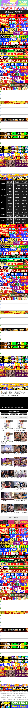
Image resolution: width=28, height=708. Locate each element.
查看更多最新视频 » (14, 518)
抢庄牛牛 (17, 200)
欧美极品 (17, 185)
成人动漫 (24, 185)
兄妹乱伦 (17, 219)
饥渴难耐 (17, 194)
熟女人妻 (17, 213)
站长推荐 (3, 196)
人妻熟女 (9, 191)
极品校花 (9, 222)
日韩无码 (24, 222)
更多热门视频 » (23, 417)
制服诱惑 (24, 216)
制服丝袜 (17, 191)
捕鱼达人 (9, 200)
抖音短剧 (9, 206)
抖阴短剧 (17, 222)
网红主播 (17, 182)
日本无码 (24, 182)
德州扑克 (24, 200)
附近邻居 (9, 194)
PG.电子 (23, 414)
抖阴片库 (3, 214)
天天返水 (24, 203)
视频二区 (3, 189)
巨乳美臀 (24, 188)
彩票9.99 (9, 203)
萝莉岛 (24, 209)
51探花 (24, 206)
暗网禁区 (9, 216)
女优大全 (17, 209)
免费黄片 (24, 213)
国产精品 (9, 182)
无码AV (3, 208)
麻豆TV (17, 206)
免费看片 (3, 220)
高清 (16, 407)
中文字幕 (17, 188)
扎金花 (17, 203)
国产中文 (9, 219)
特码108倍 (14, 414)
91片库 (10, 209)
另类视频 (24, 191)
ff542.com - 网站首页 (13, 12)
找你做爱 (24, 194)
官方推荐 (3, 202)
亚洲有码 (9, 185)
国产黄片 (9, 213)
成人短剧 (24, 219)
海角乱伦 (17, 216)
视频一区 (3, 183)
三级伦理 (9, 188)
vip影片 (4, 414)
